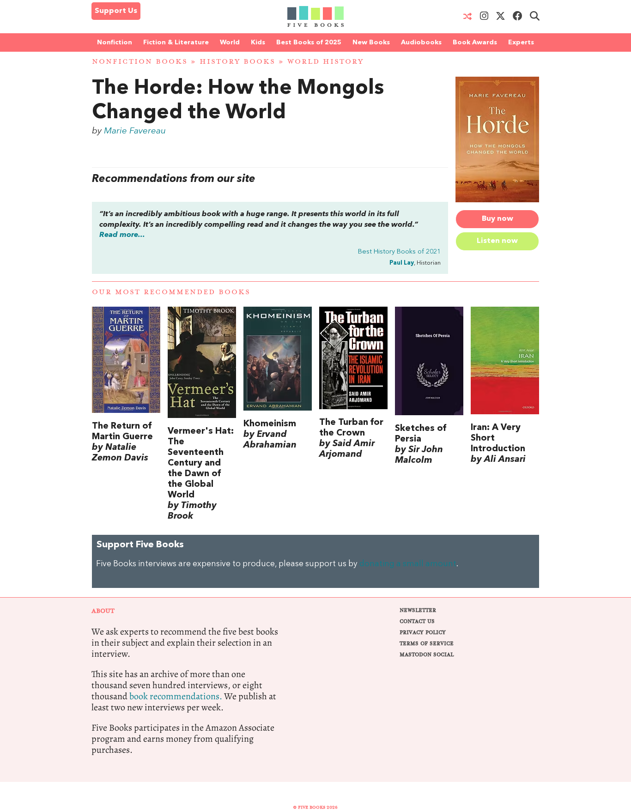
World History (325, 62)
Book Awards (475, 42)
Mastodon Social (427, 654)
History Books (237, 62)
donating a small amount (407, 564)
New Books (371, 42)
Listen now (497, 241)
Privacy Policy (423, 632)
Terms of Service (427, 643)
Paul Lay (401, 263)
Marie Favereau (135, 131)
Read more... (122, 235)
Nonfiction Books (140, 62)
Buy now (497, 219)
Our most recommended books (171, 292)
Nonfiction (114, 42)
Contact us (417, 621)
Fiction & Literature (176, 42)
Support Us (116, 11)
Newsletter (418, 610)
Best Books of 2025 (308, 42)
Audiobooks (421, 42)
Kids (258, 42)
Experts (521, 42)
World (230, 42)
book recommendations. (175, 696)
